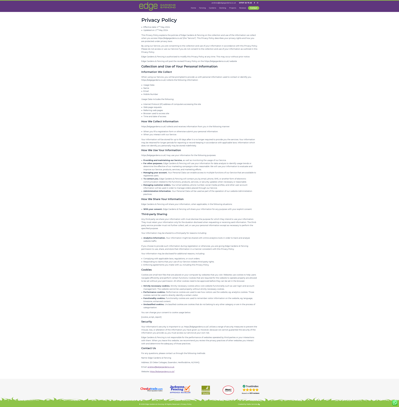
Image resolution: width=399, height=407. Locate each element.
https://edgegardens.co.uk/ (162, 371)
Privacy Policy (186, 404)
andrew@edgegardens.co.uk (161, 367)
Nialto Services (252, 404)
